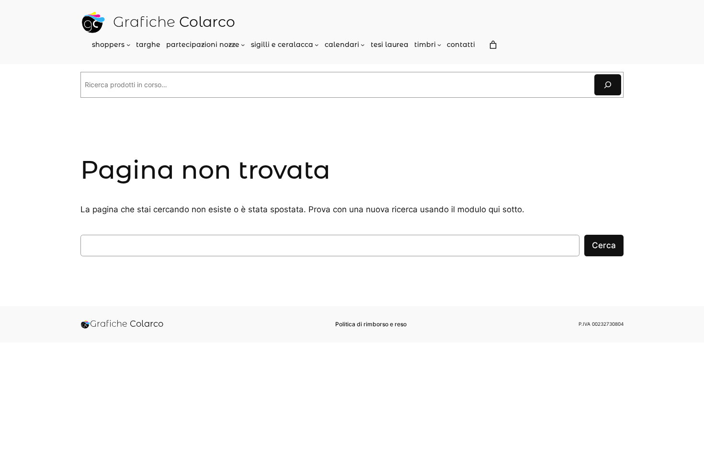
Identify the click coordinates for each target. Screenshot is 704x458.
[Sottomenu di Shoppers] (128, 44)
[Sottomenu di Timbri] (439, 44)
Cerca (604, 245)
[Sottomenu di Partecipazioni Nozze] (243, 44)
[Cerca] (607, 84)
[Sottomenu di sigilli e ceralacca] (316, 44)
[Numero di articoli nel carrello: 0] (493, 45)
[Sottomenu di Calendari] (362, 44)
